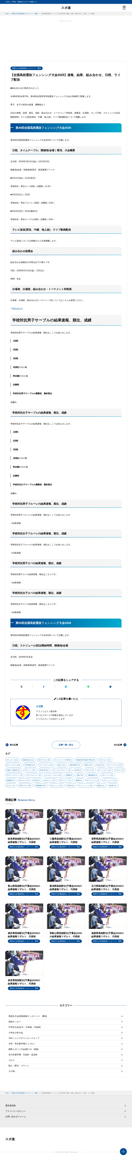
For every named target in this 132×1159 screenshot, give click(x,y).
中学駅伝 (30, 765)
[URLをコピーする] (110, 687)
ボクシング (57, 785)
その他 (12, 1071)
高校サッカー (15, 1022)
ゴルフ (12, 1060)
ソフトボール (47, 765)
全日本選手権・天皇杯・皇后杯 (23, 1055)
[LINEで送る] (88, 687)
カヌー (11, 785)
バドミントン (86, 785)
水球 (78, 770)
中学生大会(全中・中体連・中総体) (25, 1027)
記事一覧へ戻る (66, 745)
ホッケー (24, 780)
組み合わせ (18, 308)
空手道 (44, 770)
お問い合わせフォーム (15, 1116)
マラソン (30, 770)
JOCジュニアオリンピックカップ (24, 1038)
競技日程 (28, 760)
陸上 (62, 765)
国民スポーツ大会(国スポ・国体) (24, 1049)
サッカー (13, 760)
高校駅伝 (41, 785)
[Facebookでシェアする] (44, 687)
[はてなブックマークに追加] (66, 687)
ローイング (108, 775)
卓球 (71, 785)
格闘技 (11, 780)
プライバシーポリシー (15, 1111)
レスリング (66, 780)
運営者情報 (10, 1105)
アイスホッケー (34, 775)
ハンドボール (105, 770)
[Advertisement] (66, 40)
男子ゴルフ (25, 785)
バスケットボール (54, 775)
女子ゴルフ (44, 760)
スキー (120, 770)
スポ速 (66, 7)
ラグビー (105, 760)
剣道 (113, 785)
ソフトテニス (115, 765)
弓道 (37, 780)
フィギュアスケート (62, 770)
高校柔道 (93, 775)
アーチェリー (93, 780)
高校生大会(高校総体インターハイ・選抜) (26, 68)
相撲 (69, 775)
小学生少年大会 (16, 1033)
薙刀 (80, 775)
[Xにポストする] (21, 687)
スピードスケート (15, 775)
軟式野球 (75, 765)
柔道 (101, 785)
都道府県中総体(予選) (86, 760)
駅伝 (89, 765)
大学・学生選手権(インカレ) (22, 1044)
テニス (90, 770)
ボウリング (50, 780)
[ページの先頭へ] (123, 1151)
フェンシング (110, 780)
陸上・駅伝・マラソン (19, 1066)
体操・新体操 (14, 770)
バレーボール (14, 765)
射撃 (79, 780)
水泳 (100, 765)
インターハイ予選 (64, 760)
